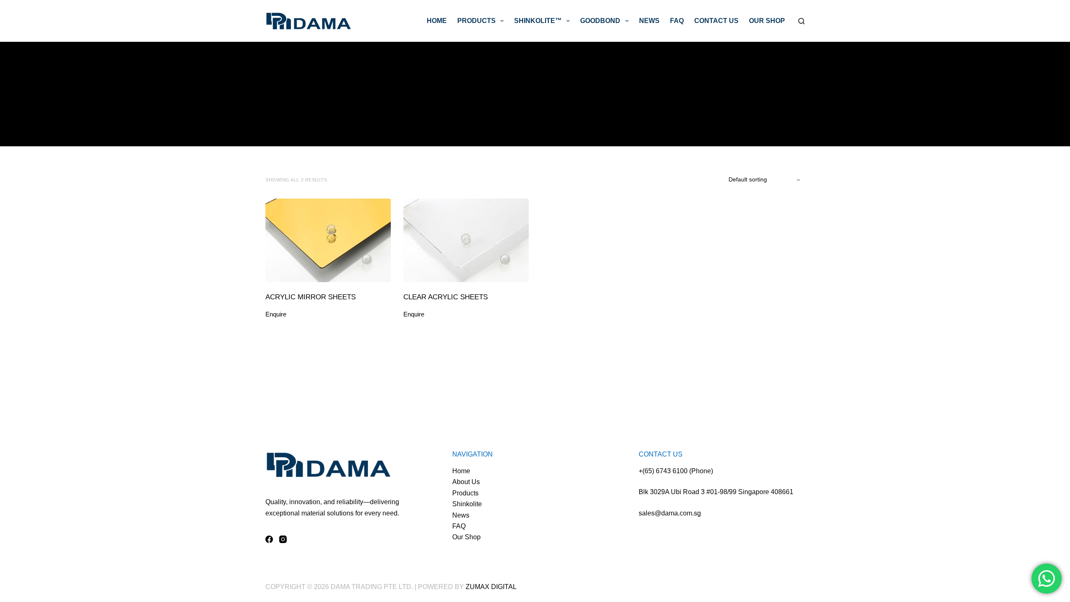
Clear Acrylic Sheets (445, 297)
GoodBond (600, 20)
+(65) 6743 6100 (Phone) (676, 470)
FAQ (677, 20)
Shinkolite (467, 504)
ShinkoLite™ (538, 20)
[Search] (801, 21)
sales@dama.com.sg (670, 513)
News (649, 20)
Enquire (275, 314)
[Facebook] (269, 539)
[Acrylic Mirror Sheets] (328, 240)
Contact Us (716, 20)
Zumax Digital (491, 586)
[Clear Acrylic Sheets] (466, 240)
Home (437, 20)
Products (476, 20)
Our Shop (767, 20)
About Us (466, 481)
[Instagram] (283, 539)
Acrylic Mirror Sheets (310, 297)
